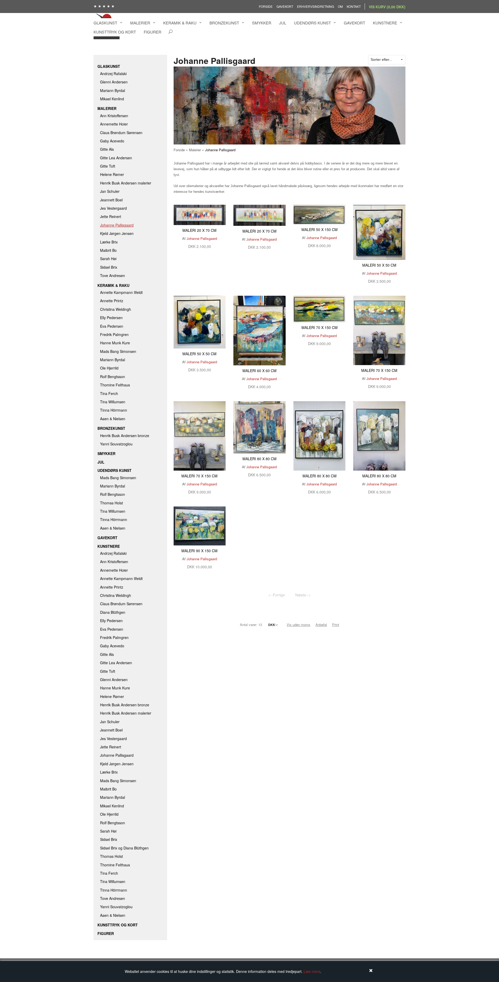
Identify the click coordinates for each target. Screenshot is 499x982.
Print (335, 624)
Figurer (152, 32)
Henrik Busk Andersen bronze (124, 435)
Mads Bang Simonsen (118, 351)
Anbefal (321, 624)
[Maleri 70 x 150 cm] (319, 308)
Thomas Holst (111, 502)
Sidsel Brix (108, 267)
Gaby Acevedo (112, 140)
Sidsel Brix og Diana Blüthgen (124, 848)
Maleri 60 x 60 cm (259, 370)
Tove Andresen (112, 275)
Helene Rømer (112, 174)
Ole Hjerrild (109, 368)
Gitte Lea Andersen (116, 157)
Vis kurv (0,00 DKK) (387, 6)
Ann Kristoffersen (114, 115)
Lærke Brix (109, 242)
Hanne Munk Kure (115, 342)
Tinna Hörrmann (113, 410)
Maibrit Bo (108, 250)
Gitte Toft (107, 166)
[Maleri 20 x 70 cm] (200, 214)
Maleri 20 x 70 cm (199, 230)
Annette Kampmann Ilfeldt (121, 292)
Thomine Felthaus (115, 384)
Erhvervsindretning (315, 6)
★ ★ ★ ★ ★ (104, 6)
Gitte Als (107, 149)
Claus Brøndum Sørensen (121, 132)
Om (340, 6)
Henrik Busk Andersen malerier (125, 183)
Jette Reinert (110, 216)
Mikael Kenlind (112, 98)
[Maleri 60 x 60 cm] (259, 330)
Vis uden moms (298, 624)
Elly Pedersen (111, 317)
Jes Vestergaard (113, 208)
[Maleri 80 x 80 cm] (259, 426)
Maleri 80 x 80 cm (259, 458)
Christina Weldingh (115, 309)
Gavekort (285, 6)
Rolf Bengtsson (112, 376)
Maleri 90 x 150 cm (199, 550)
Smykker (261, 22)
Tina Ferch (109, 393)
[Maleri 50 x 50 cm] (379, 231)
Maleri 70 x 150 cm (319, 327)
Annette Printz (111, 300)
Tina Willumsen (112, 401)
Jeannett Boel (111, 199)
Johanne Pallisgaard (117, 225)
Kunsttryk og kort (115, 32)
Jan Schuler (110, 191)
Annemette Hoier (114, 124)
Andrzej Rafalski (113, 73)
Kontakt (354, 6)
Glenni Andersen (114, 81)
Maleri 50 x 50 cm (379, 265)
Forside (266, 6)
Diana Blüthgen (112, 612)
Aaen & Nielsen (112, 418)
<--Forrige (276, 594)
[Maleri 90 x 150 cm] (200, 525)
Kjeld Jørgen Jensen (117, 233)
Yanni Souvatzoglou (116, 443)
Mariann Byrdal (112, 90)
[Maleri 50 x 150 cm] (319, 213)
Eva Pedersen (111, 326)
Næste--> (303, 594)
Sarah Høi (108, 258)
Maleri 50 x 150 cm (319, 229)
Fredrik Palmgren (114, 334)
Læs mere (312, 971)
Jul (282, 22)
